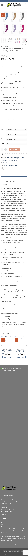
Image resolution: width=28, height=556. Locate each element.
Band (2, 138)
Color (2, 134)
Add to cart (14, 149)
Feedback (3, 514)
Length (2, 143)
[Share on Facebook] (2, 168)
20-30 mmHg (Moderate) (12, 157)
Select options (7, 357)
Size (2, 129)
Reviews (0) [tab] (4, 184)
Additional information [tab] (8, 181)
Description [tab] (4, 178)
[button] (2, 5)
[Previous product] (5, 56)
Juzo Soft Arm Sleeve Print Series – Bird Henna (21, 352)
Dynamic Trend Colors (9, 165)
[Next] (24, 23)
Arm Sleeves (10, 158)
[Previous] (3, 23)
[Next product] (2, 56)
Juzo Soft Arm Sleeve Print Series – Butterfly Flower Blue (7, 352)
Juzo (16, 165)
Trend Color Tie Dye (7, 162)
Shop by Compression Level (12, 160)
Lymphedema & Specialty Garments (9, 44)
